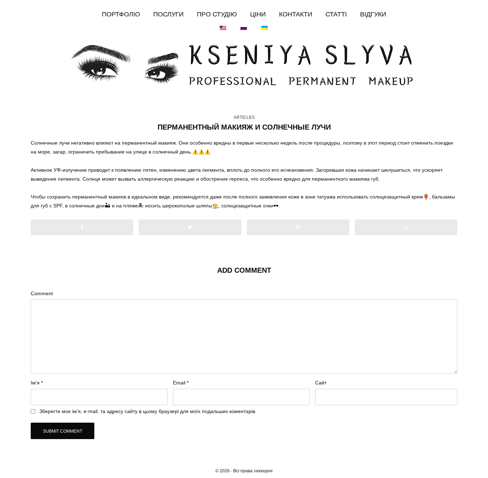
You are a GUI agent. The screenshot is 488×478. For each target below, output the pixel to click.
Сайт (321, 382)
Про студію (217, 14)
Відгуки (373, 14)
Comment (42, 293)
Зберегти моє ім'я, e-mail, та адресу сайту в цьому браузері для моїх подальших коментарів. (148, 411)
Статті (336, 14)
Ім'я (37, 382)
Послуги (168, 14)
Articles (244, 117)
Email (181, 382)
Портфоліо (121, 14)
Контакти (295, 14)
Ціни (258, 14)
